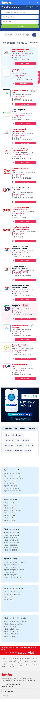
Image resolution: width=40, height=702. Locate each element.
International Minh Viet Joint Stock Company (20, 74)
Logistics (25, 440)
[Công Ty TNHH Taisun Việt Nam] (7, 93)
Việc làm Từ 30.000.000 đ (11, 547)
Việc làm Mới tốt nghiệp (11, 565)
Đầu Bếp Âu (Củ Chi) (16, 306)
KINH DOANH (12, 658)
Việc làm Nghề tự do (10, 597)
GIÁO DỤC (34, 658)
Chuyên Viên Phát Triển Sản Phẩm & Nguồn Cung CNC (20, 247)
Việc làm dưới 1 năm (10, 626)
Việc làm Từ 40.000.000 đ (11, 550)
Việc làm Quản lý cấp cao (11, 575)
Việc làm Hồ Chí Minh (10, 505)
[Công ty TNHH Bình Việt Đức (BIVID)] (6, 52)
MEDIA (5, 658)
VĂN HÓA (19, 663)
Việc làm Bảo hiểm (9, 483)
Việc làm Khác (8, 599)
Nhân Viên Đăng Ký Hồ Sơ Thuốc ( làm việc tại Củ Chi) (20, 50)
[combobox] (20, 12)
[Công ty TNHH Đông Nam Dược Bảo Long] (6, 151)
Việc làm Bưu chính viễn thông (13, 491)
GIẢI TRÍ (20, 666)
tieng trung (8, 445)
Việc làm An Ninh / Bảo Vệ (12, 473)
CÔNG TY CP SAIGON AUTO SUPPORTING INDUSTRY (24, 212)
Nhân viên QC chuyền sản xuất (20, 169)
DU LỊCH (12, 667)
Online (6, 435)
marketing (29, 445)
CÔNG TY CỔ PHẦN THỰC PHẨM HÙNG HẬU (23, 349)
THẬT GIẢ (34, 664)
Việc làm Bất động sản (11, 486)
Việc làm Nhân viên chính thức (13, 592)
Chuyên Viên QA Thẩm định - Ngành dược (19, 130)
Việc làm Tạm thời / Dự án (12, 594)
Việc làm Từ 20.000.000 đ (11, 545)
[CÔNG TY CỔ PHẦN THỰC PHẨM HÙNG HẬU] (6, 347)
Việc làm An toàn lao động (12, 476)
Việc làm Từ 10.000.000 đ (11, 540)
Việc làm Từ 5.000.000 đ (11, 535)
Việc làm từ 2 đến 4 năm (11, 629)
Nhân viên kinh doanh (12, 440)
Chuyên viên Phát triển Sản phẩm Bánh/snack (19, 346)
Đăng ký (28, 7)
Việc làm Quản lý (9, 572)
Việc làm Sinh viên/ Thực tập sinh (14, 562)
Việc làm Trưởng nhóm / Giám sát (14, 570)
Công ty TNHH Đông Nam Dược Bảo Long (22, 153)
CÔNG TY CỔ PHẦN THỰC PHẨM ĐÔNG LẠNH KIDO (23, 172)
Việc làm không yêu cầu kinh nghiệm (15, 621)
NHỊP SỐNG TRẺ (20, 659)
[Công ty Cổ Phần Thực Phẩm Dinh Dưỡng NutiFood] (6, 112)
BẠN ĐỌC (34, 661)
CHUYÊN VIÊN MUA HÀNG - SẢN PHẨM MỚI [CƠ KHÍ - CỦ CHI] (20, 208)
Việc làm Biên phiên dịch (11, 488)
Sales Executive (17, 435)
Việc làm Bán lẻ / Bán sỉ (11, 481)
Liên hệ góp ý (5, 695)
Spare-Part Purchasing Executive (20, 326)
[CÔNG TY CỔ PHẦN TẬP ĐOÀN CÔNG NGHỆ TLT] (6, 249)
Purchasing (18, 450)
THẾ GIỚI (5, 664)
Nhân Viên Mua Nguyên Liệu (20, 365)
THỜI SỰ (5, 661)
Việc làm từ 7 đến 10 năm (11, 634)
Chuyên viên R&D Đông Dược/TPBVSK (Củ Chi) (20, 149)
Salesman (7, 450)
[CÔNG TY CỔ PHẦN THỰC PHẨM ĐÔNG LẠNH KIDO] (6, 171)
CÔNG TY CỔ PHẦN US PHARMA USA (22, 192)
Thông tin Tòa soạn (6, 690)
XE (12, 664)
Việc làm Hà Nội (9, 503)
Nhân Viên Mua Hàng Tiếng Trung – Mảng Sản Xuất (20, 267)
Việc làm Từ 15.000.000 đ (11, 542)
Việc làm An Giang (9, 508)
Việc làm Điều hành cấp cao (12, 577)
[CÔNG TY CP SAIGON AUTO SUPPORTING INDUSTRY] (6, 210)
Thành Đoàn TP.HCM (7, 692)
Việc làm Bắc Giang (10, 518)
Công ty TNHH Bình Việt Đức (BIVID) (22, 53)
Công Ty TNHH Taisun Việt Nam (21, 94)
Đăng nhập (35, 7)
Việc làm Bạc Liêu (9, 513)
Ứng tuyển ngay (25, 63)
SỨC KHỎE (27, 664)
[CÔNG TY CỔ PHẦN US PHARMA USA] (6, 190)
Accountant (19, 445)
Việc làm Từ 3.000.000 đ (11, 532)
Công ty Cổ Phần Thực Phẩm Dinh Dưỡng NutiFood (22, 114)
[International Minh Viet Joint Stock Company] (6, 72)
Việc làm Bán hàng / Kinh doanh (13, 478)
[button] (34, 2)
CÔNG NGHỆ (12, 661)
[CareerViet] (25, 652)
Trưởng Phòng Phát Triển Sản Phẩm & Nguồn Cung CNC (20, 286)
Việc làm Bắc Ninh (9, 520)
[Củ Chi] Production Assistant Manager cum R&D (19, 71)
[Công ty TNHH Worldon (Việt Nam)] (6, 308)
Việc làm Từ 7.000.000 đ (11, 537)
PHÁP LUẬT (5, 667)
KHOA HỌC (27, 661)
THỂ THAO (27, 658)
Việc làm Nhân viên (10, 567)
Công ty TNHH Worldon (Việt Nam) (22, 309)
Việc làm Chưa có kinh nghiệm (13, 624)
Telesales (28, 450)
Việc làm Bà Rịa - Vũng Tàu (12, 510)
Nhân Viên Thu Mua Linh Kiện (20, 91)
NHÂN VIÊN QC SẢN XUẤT (18, 111)
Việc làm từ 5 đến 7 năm (11, 631)
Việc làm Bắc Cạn (9, 515)
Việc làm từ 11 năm (9, 636)
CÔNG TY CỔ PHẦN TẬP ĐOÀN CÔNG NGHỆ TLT (22, 251)
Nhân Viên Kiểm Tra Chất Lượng (20, 189)
